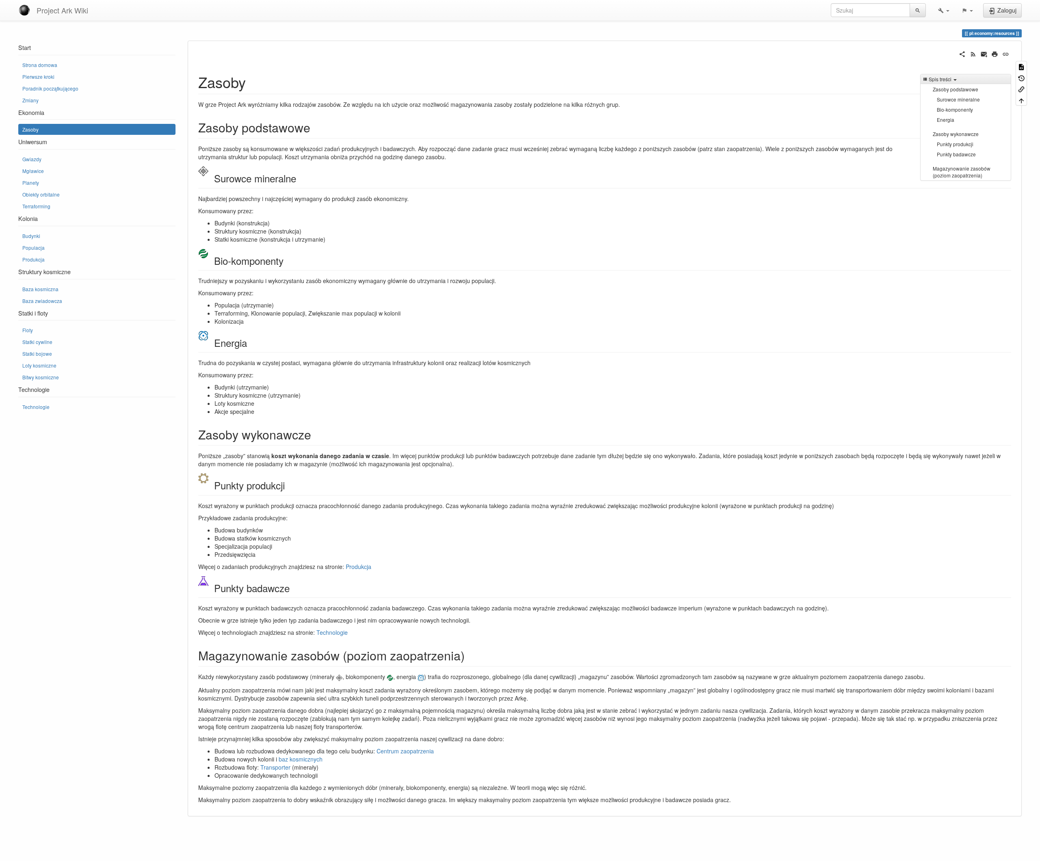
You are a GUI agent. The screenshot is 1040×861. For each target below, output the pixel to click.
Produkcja (33, 259)
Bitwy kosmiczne (40, 377)
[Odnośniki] (1021, 89)
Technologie (36, 406)
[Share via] (962, 53)
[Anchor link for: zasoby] (253, 81)
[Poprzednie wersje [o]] (1021, 77)
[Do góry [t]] (1021, 100)
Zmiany (30, 100)
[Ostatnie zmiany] (973, 53)
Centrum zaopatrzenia (405, 751)
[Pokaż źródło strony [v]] (1021, 66)
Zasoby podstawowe (955, 89)
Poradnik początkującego (50, 88)
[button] (944, 10)
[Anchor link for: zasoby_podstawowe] (316, 127)
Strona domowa (39, 64)
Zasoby (30, 129)
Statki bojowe (37, 353)
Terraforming (36, 206)
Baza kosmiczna (40, 289)
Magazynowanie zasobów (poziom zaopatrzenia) (961, 172)
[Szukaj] (918, 10)
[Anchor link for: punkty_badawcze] (294, 588)
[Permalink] (1005, 53)
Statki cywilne (37, 341)
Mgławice (33, 170)
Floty (27, 330)
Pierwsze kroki (38, 76)
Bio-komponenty (955, 109)
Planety (30, 182)
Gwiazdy (31, 159)
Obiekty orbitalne (41, 194)
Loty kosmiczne (39, 365)
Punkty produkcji (955, 144)
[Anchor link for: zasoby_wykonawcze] (317, 434)
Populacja (33, 247)
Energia (945, 119)
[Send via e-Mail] (984, 53)
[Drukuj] (994, 53)
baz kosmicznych (301, 759)
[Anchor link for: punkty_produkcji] (290, 485)
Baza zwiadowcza (42, 300)
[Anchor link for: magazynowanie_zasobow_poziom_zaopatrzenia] (471, 655)
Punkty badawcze (956, 154)
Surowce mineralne (958, 99)
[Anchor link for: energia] (252, 342)
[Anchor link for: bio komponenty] (288, 260)
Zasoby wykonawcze (956, 133)
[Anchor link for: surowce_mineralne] (301, 178)
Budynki (31, 235)
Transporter (275, 767)
